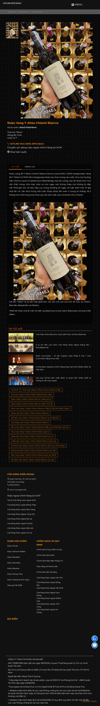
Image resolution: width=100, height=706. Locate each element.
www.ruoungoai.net (18, 490)
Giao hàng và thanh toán (47, 566)
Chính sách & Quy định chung (49, 549)
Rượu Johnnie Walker (16, 551)
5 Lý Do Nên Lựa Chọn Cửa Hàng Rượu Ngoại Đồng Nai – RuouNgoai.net (63, 346)
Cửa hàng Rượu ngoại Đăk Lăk (20, 528)
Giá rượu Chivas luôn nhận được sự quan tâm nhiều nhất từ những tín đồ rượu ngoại (63, 379)
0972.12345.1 (15, 485)
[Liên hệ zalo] (94, 638)
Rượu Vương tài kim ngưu (18, 580)
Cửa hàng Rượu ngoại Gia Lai (19, 533)
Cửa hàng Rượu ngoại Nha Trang (21, 509)
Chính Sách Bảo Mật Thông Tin (50, 561)
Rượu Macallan (13, 557)
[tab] (15, 166)
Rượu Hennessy (13, 563)
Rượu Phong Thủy (15, 574)
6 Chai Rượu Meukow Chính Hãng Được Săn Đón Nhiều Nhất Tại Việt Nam (63, 368)
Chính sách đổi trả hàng (47, 572)
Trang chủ (11, 12)
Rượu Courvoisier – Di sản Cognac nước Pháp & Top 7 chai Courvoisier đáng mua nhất (63, 357)
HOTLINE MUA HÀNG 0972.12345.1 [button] (26, 144)
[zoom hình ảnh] (89, 115)
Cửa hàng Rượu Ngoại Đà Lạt (19, 519)
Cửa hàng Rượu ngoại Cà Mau (20, 523)
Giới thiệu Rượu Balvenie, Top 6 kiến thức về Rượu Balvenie (61, 334)
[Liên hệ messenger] (94, 645)
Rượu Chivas (12, 546)
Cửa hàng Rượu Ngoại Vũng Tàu (21, 514)
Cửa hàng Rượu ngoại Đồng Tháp (21, 505)
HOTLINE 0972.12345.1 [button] (12, 3)
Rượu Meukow (13, 568)
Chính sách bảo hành (45, 555)
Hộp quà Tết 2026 (14, 585)
